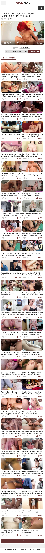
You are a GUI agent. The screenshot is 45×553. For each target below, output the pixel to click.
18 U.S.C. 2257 (35, 550)
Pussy (22, 3)
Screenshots (16, 51)
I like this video (15, 48)
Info (7, 51)
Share (25, 51)
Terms (23, 550)
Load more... (23, 541)
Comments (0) (34, 51)
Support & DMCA (11, 550)
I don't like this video (17, 48)
